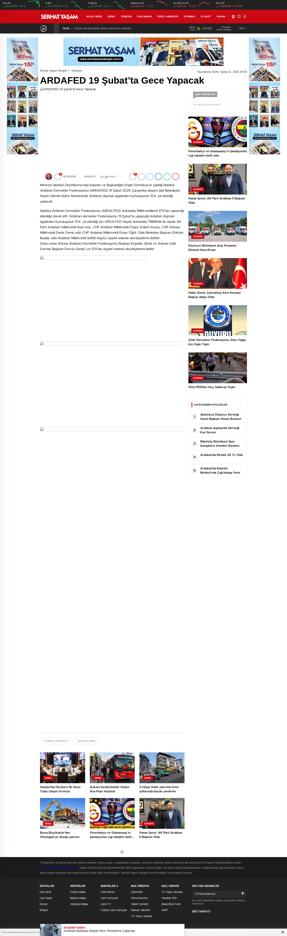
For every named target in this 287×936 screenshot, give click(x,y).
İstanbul (190, 16)
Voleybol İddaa (79, 904)
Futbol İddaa (77, 892)
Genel (112, 16)
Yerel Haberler (167, 16)
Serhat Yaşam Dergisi (53, 70)
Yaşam (220, 16)
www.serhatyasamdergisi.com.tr (59, 867)
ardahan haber (86, 741)
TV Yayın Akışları (141, 916)
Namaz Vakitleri (140, 910)
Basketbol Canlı (171, 904)
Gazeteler (137, 892)
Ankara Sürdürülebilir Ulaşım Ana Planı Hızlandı (102, 28)
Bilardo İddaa (78, 898)
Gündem (126, 16)
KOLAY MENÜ (94, 16)
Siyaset (206, 16)
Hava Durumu (139, 898)
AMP (164, 910)
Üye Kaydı (46, 898)
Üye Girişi (45, 892)
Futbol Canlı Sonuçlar (114, 910)
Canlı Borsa (107, 892)
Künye (43, 904)
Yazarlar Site (169, 898)
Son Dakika (144, 16)
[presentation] (51, 28)
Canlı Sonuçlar (109, 898)
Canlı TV (106, 904)
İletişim (44, 910)
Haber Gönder (139, 904)
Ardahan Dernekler (56, 741)
